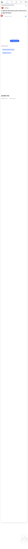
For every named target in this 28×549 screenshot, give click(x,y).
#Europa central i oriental (8, 49)
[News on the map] (3, 2)
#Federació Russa (7, 52)
